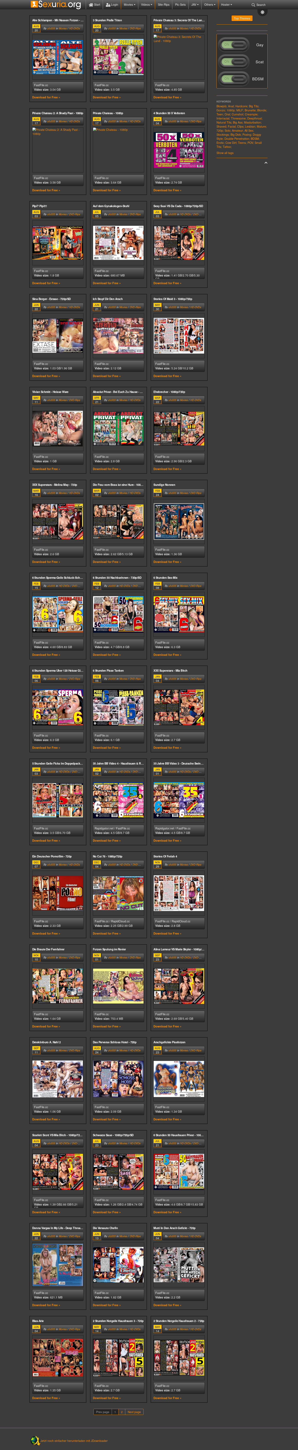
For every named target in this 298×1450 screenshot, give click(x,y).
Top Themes (242, 18)
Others (209, 4)
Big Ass (237, 122)
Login (114, 4)
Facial (232, 126)
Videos (146, 4)
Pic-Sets (180, 4)
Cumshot (237, 114)
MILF (239, 110)
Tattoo (227, 147)
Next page (134, 1412)
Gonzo (221, 110)
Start (96, 4)
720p (220, 130)
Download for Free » (46, 97)
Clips (240, 126)
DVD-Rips (135, 28)
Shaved (221, 126)
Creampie (251, 114)
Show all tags (225, 153)
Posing (246, 134)
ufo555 (51, 28)
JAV (194, 4)
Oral (227, 114)
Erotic (220, 143)
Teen (220, 114)
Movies (129, 4)
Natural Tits (224, 122)
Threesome (238, 118)
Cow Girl (230, 143)
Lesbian (250, 126)
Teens (242, 143)
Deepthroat (254, 118)
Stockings (223, 134)
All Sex (248, 130)
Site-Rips (163, 4)
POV (250, 143)
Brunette (250, 110)
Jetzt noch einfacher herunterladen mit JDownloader (74, 1441)
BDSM (255, 139)
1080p (231, 110)
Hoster (225, 4)
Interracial (223, 118)
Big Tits (253, 106)
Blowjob (221, 106)
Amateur (237, 130)
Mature (261, 126)
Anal (231, 106)
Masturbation (252, 122)
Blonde (261, 110)
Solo (227, 130)
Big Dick (235, 134)
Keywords (224, 101)
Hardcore (241, 106)
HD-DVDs (74, 28)
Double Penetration (236, 139)
